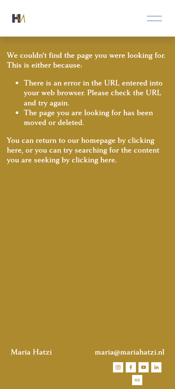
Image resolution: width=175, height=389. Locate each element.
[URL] (137, 380)
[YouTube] (143, 367)
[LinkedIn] (156, 367)
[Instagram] (118, 367)
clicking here (93, 160)
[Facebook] (131, 367)
